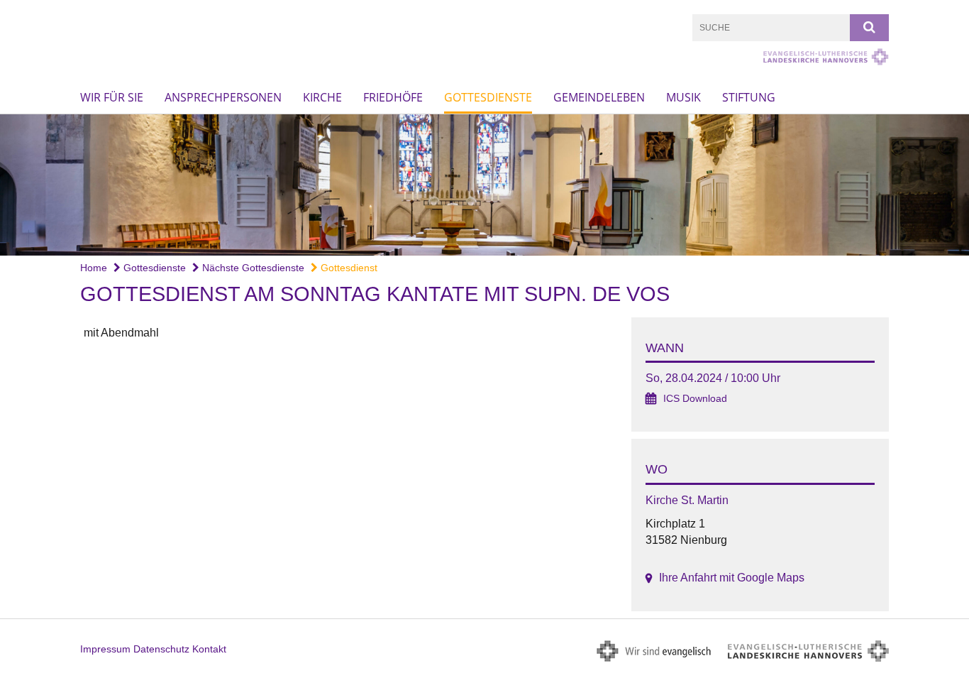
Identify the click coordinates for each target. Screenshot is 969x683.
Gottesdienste (488, 97)
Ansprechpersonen (223, 97)
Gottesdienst (347, 267)
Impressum (105, 649)
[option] (484, 185)
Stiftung (748, 97)
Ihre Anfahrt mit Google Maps (731, 578)
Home (93, 267)
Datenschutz (161, 649)
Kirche (322, 97)
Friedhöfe (393, 97)
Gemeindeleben (599, 97)
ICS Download (695, 398)
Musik (683, 97)
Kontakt (209, 649)
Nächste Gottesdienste (251, 267)
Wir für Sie (111, 97)
